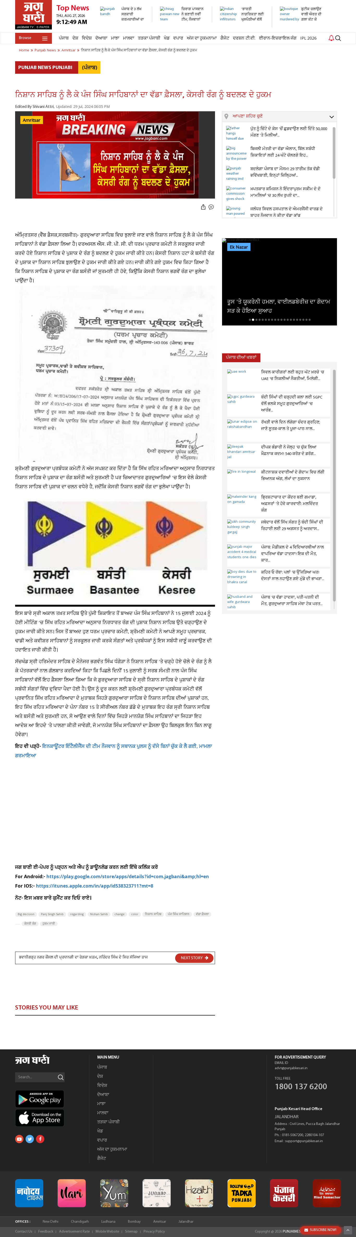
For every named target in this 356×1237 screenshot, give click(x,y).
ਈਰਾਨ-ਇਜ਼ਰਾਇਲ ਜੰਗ (278, 38)
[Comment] (211, 207)
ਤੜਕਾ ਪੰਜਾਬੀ (149, 38)
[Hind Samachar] (327, 1193)
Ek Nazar (239, 247)
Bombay (134, 1222)
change (119, 914)
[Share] (203, 207)
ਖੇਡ (167, 38)
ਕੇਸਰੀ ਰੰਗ (30, 924)
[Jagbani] (39, 1063)
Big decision (26, 914)
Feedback (45, 1232)
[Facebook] (40, 1139)
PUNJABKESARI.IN (296, 1232)
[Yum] (114, 1193)
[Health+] (199, 1193)
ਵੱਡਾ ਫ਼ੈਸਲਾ (202, 914)
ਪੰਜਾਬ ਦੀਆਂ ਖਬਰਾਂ (241, 357)
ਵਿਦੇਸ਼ (87, 38)
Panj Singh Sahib (52, 914)
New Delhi (50, 1222)
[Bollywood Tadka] (242, 1193)
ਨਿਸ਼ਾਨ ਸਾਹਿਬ (153, 914)
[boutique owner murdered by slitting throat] (303, 30)
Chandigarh (80, 1222)
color (134, 914)
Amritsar (159, 1222)
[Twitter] (30, 1139)
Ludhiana (108, 1222)
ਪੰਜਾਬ (64, 38)
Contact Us (23, 1232)
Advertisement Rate (74, 1232)
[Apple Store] (52, 1118)
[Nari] (72, 1193)
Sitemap (131, 1232)
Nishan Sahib (99, 914)
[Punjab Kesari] (284, 1193)
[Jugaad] (157, 1193)
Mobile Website (107, 1232)
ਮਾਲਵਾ (128, 38)
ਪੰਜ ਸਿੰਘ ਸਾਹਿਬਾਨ (178, 914)
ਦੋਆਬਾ (101, 38)
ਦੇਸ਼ (75, 38)
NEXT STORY (192, 958)
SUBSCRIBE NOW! (323, 1230)
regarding (77, 914)
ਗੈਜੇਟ (224, 38)
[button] (285, 117)
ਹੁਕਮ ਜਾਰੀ (48, 924)
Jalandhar (186, 1222)
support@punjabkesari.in (304, 1141)
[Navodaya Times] (29, 1193)
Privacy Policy (154, 1232)
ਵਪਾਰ (178, 38)
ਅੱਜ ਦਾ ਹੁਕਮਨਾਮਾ (202, 38)
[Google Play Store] (52, 1099)
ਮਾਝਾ (115, 38)
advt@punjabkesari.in (291, 1068)
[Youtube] (19, 1139)
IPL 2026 (308, 38)
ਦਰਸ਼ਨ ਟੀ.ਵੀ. (244, 38)
